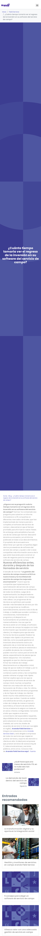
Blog (10, 496)
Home (5, 496)
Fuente (33, 751)
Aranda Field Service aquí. (17, 751)
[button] (37, 5)
